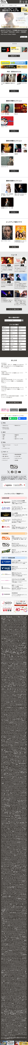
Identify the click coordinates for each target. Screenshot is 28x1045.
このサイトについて (18, 458)
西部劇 (4, 349)
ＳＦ (19, 330)
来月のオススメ (17, 425)
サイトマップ (5, 460)
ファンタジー (5, 343)
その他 (12, 338)
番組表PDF (17, 434)
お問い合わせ (5, 454)
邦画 (15, 436)
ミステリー (12, 343)
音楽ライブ (4, 327)
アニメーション (5, 335)
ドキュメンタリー (22, 338)
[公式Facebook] (12, 472)
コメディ (20, 335)
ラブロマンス (13, 330)
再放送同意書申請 (18, 454)
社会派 (20, 346)
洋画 (3, 436)
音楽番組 (20, 349)
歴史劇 (12, 346)
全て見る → (14, 91)
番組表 (4, 434)
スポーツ (4, 338)
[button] (1, 24)
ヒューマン (12, 341)
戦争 (19, 343)
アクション (4, 330)
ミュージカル (5, 333)
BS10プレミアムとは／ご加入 (7, 445)
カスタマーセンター (6, 458)
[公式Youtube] (19, 472)
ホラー (12, 333)
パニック (4, 341)
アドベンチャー (21, 333)
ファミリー (21, 341)
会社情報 (16, 460)
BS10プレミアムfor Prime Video (6, 428)
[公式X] (8, 472)
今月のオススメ (5, 425)
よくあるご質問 (17, 456)
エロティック (13, 335)
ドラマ (20, 327)
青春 (11, 349)
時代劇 (4, 346)
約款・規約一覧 (5, 456)
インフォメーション (6, 448)
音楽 (3, 438)
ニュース (16, 445)
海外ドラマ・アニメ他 (19, 438)
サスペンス (12, 327)
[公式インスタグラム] (16, 472)
